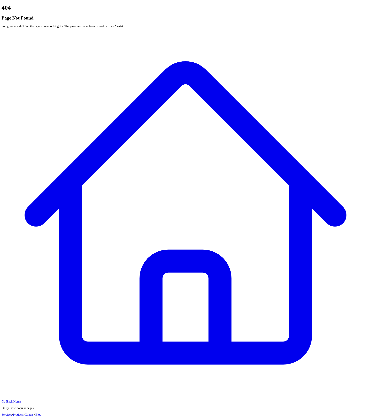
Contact (29, 414)
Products (18, 414)
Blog (38, 414)
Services (7, 414)
